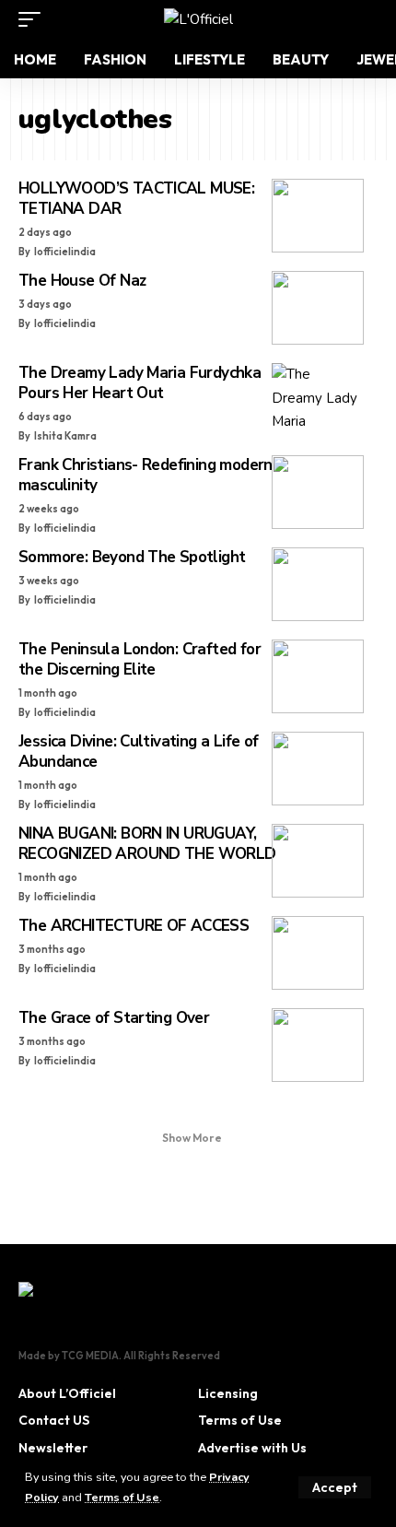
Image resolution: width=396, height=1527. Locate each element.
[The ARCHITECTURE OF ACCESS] (318, 953)
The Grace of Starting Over (113, 1017)
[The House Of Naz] (318, 308)
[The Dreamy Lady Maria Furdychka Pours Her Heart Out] (318, 400)
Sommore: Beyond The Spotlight (131, 557)
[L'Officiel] (198, 19)
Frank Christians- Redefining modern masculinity (145, 475)
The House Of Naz (82, 280)
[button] (334, 1487)
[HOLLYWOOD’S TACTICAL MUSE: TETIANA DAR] (318, 216)
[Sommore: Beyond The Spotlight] (318, 584)
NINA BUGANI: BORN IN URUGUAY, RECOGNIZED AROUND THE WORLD (147, 843)
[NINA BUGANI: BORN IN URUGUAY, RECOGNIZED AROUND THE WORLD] (318, 861)
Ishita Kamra (65, 435)
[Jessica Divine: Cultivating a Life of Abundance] (318, 768)
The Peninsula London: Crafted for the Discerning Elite (139, 659)
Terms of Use (122, 1497)
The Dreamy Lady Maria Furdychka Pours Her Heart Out (139, 383)
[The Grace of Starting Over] (318, 1045)
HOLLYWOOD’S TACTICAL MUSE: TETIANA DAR (136, 198)
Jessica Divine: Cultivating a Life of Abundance (138, 751)
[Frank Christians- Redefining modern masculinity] (318, 492)
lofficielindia (65, 251)
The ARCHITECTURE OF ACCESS (133, 925)
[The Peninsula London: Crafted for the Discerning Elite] (318, 676)
